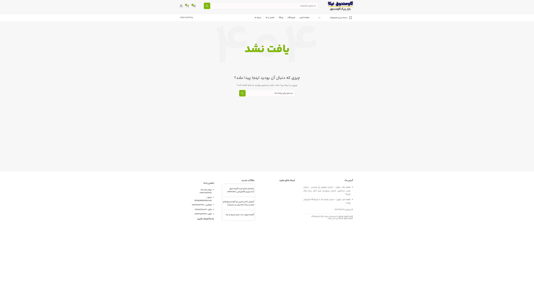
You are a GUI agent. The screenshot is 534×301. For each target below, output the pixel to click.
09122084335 (186, 17)
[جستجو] (207, 6)
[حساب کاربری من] (181, 6)
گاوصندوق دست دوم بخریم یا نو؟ (240, 214)
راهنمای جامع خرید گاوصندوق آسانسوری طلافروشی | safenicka (240, 190)
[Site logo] (340, 5)
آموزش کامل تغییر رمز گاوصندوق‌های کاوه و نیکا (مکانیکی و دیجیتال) (238, 203)
